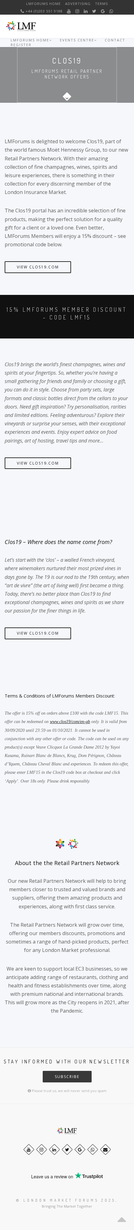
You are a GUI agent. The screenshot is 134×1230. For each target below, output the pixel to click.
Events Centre (77, 40)
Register (21, 45)
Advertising (78, 3)
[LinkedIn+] (85, 11)
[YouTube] (69, 11)
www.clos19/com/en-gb (70, 721)
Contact (115, 40)
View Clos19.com (38, 267)
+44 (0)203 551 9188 (43, 11)
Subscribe (67, 1076)
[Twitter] (94, 11)
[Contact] (105, 1149)
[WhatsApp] (111, 11)
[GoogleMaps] (103, 11)
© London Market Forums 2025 (66, 1200)
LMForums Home (43, 3)
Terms (101, 3)
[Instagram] (77, 11)
